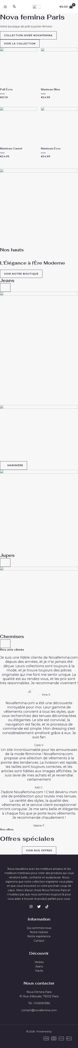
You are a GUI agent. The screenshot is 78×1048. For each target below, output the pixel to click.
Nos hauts (12, 250)
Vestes (39, 962)
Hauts (39, 970)
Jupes (7, 555)
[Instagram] (31, 906)
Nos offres (6, 829)
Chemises (12, 636)
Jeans (7, 280)
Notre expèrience (39, 936)
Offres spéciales (27, 839)
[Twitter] (39, 906)
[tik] (47, 906)
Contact (39, 940)
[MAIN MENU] (5, 7)
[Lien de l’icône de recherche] (14, 6)
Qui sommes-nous (39, 928)
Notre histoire (39, 932)
